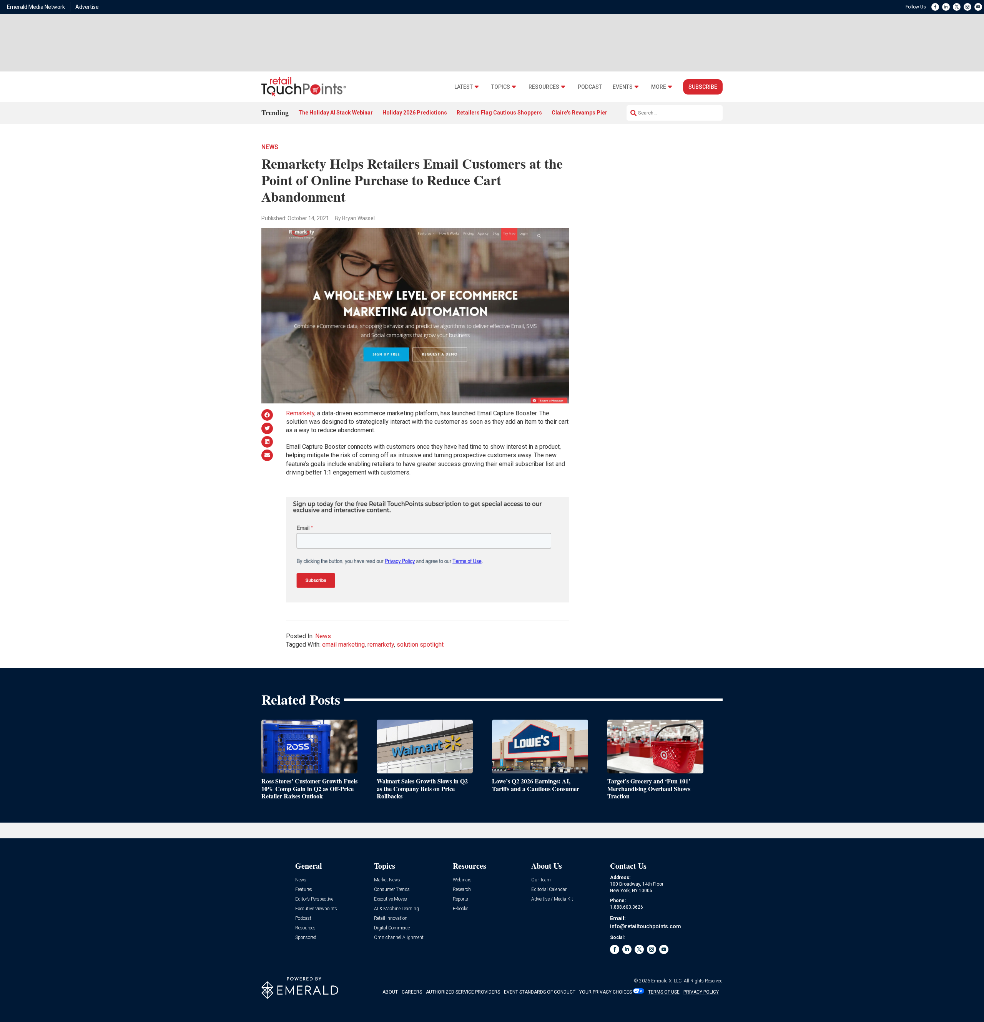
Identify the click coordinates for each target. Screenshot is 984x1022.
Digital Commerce (392, 928)
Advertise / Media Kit (552, 899)
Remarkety (300, 413)
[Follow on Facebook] (935, 7)
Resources (544, 87)
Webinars (462, 880)
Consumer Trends (392, 889)
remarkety (380, 644)
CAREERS (412, 992)
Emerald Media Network (36, 7)
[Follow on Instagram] (967, 7)
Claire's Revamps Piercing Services (597, 112)
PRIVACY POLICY (701, 992)
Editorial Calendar (549, 889)
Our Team (541, 880)
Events (623, 87)
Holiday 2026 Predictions (414, 112)
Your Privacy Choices (605, 992)
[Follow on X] (957, 7)
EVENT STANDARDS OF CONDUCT (539, 992)
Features (303, 889)
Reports (460, 899)
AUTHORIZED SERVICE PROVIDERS (463, 992)
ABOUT (390, 992)
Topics (500, 87)
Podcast (590, 87)
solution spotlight (420, 644)
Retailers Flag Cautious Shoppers (499, 112)
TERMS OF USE (664, 992)
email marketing (343, 644)
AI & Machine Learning (396, 908)
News (269, 147)
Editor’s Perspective (314, 899)
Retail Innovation (390, 918)
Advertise (87, 7)
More (658, 87)
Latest (463, 87)
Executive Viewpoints (316, 908)
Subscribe (702, 87)
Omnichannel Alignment (399, 937)
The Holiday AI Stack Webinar (335, 112)
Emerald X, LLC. (667, 981)
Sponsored (305, 937)
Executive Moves (390, 899)
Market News (387, 880)
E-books (461, 908)
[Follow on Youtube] (978, 7)
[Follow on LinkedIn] (946, 7)
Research (462, 889)
